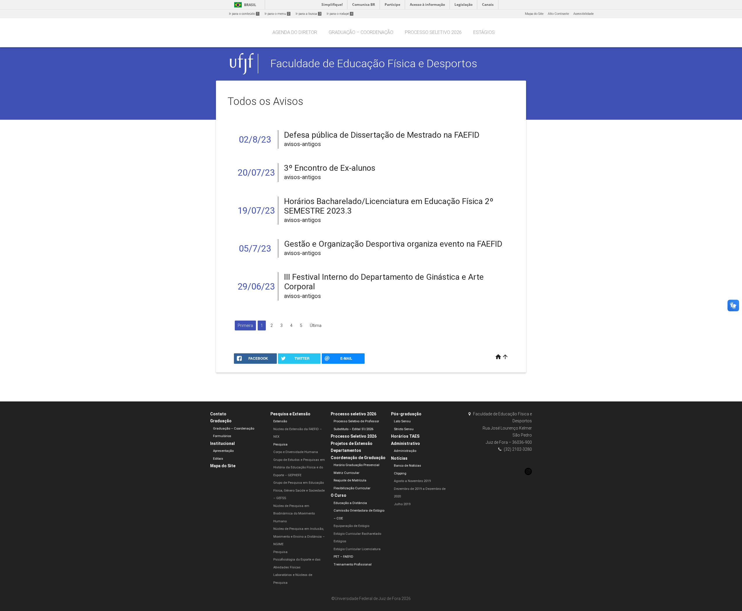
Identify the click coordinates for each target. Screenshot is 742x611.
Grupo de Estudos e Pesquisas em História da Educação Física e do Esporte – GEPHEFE (299, 467)
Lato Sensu (402, 421)
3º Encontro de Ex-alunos (329, 168)
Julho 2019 (402, 504)
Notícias (399, 458)
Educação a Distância (350, 503)
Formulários (222, 436)
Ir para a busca (308, 14)
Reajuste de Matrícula (350, 480)
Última (315, 325)
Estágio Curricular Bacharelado (357, 534)
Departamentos (346, 450)
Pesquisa (280, 444)
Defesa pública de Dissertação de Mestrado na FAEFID (381, 135)
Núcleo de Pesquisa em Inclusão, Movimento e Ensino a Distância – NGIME (299, 536)
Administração (405, 451)
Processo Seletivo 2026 (354, 436)
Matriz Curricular (346, 473)
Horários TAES (405, 436)
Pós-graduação (406, 414)
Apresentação (223, 451)
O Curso (338, 495)
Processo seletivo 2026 (433, 32)
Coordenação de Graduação (358, 457)
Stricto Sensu (404, 429)
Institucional (222, 443)
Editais (218, 459)
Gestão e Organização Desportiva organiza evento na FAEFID (393, 244)
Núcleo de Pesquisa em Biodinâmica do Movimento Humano (294, 513)
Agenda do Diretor (294, 32)
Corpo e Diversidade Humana (295, 452)
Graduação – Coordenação (361, 32)
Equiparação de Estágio (351, 526)
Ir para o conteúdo (244, 14)
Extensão (280, 421)
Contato (218, 414)
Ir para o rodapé (339, 14)
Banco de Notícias (407, 466)
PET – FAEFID (343, 557)
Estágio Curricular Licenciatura (357, 549)
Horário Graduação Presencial (356, 465)
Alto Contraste (558, 14)
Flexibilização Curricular (352, 488)
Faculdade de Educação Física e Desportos (373, 63)
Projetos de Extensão (351, 443)
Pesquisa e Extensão (290, 414)
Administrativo (405, 443)
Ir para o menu (277, 14)
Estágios (484, 32)
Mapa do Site (534, 14)
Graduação (221, 421)
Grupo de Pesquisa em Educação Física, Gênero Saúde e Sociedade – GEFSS (299, 490)
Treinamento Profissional (353, 564)
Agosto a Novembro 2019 (412, 481)
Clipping (400, 473)
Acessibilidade (583, 14)
